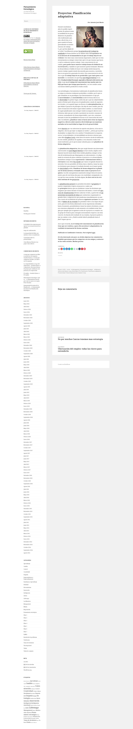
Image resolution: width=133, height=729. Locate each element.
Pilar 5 (25, 626)
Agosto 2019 (27, 387)
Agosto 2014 (27, 553)
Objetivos (29, 712)
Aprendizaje (27, 563)
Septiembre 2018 (28, 417)
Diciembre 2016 (28, 475)
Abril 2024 (26, 306)
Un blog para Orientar (29, 213)
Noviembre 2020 (28, 348)
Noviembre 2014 (28, 544)
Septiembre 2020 (28, 353)
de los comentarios (30, 667)
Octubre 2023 (27, 320)
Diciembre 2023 (28, 315)
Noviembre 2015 (28, 511)
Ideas (35, 698)
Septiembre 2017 (28, 450)
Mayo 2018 (26, 428)
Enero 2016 (27, 506)
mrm (69, 269)
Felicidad (26, 584)
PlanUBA (26, 211)
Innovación (27, 590)
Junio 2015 (26, 525)
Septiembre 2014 (28, 550)
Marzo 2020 (27, 370)
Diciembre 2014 (28, 542)
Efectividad (75, 271)
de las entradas (29, 664)
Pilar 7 (25, 631)
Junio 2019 (26, 392)
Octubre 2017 (27, 447)
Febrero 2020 (27, 373)
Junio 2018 (26, 425)
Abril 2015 (26, 530)
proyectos (75, 179)
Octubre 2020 (27, 351)
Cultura (39, 691)
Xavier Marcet (34, 722)
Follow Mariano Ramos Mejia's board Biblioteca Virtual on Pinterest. (32, 84)
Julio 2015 (26, 522)
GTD (79, 271)
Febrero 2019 (27, 403)
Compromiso (32, 686)
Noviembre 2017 (28, 445)
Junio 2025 (26, 301)
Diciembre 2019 (28, 376)
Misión (25, 607)
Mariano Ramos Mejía (29, 60)
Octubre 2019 (27, 381)
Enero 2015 (27, 539)
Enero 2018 (27, 439)
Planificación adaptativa (94, 271)
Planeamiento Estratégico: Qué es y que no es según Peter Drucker (32, 281)
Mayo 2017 (26, 461)
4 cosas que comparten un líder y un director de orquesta (32, 259)
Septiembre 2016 (28, 483)
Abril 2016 (26, 497)
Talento (37, 718)
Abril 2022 (26, 331)
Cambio (26, 566)
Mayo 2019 (26, 395)
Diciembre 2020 (28, 345)
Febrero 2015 (27, 536)
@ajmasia (97, 269)
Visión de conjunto (28, 651)
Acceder (26, 661)
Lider (27, 708)
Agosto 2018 (27, 420)
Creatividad (27, 572)
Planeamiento (30, 716)
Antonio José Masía (63, 271)
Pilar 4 (25, 623)
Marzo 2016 (27, 500)
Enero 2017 (27, 472)
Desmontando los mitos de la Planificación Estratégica (32, 288)
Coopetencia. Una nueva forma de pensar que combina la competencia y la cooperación (32, 268)
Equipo (35, 696)
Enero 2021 (27, 342)
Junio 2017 (26, 459)
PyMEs (25, 634)
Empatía (26, 574)
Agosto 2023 (27, 326)
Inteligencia (27, 593)
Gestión (32, 698)
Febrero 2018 (27, 436)
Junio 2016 (26, 492)
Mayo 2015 (26, 528)
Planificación (36, 716)
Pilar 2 (25, 618)
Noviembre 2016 (28, 478)
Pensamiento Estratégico (30, 8)
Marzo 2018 (27, 434)
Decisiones (27, 693)
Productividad (27, 718)
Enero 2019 (27, 406)
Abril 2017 (26, 464)
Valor (38, 720)
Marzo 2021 (27, 337)
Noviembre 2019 (28, 378)
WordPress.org (28, 670)
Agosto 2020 (27, 356)
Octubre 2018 (27, 414)
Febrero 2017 (27, 470)
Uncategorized (27, 645)
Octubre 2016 (27, 481)
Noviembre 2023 (28, 317)
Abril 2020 (26, 367)
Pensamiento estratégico (30, 612)
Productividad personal (72, 273)
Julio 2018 (26, 423)
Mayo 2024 (26, 304)
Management (27, 604)
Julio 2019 (26, 389)
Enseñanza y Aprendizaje (30, 582)
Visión (25, 648)
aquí (93, 233)
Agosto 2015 (27, 519)
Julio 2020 (26, 359)
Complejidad (27, 686)
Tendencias (27, 640)
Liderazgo (26, 598)
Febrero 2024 (27, 309)
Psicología (33, 718)
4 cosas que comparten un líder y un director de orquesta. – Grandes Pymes (32, 256)
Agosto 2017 (27, 453)
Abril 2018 (26, 431)
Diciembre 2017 (28, 442)
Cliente (34, 683)
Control (26, 569)
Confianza (33, 688)
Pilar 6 (25, 629)
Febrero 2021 (27, 340)
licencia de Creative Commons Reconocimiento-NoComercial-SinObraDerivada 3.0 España (32, 40)
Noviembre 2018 (28, 412)
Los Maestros (27, 601)
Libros (25, 595)
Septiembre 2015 (28, 517)
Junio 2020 (26, 362)
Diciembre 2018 (28, 409)
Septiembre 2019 (28, 384)
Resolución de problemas (30, 637)
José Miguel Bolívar (76, 151)
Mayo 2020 (26, 364)
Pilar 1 (25, 615)
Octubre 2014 (27, 547)
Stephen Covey (82, 273)
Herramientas (27, 587)
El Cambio (26, 275)
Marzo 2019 (27, 400)
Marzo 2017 (27, 467)
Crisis (35, 691)
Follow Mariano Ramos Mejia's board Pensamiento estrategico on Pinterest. (32, 68)
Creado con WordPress (64, 364)
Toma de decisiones (29, 642)
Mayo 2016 (26, 495)
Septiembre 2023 (28, 323)
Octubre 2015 (27, 514)
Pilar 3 (25, 620)
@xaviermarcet (27, 681)
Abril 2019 (26, 398)
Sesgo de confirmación (30, 230)
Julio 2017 (26, 456)
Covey (69, 271)
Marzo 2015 (27, 533)
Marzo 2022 (27, 334)
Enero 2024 (27, 312)
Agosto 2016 (27, 486)
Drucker (33, 693)
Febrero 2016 (27, 503)
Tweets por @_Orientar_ (30, 93)
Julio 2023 (26, 328)
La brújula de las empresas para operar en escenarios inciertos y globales (32, 226)
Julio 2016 (26, 489)
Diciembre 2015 (28, 508)
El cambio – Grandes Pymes (31, 273)
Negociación (27, 609)
